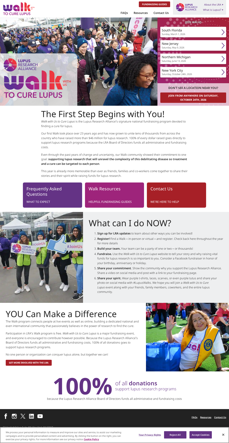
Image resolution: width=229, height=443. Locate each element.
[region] (114, 435)
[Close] (223, 435)
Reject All (175, 434)
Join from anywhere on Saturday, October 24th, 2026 (193, 97)
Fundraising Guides (154, 4)
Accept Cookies (200, 434)
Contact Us (161, 13)
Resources (141, 13)
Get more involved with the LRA (28, 362)
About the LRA (212, 4)
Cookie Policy (91, 439)
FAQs (124, 13)
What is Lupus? (212, 9)
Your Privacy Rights (150, 434)
